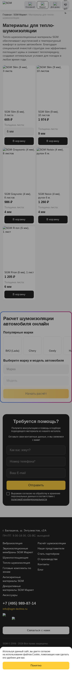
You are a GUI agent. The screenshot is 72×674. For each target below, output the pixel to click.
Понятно (36, 665)
